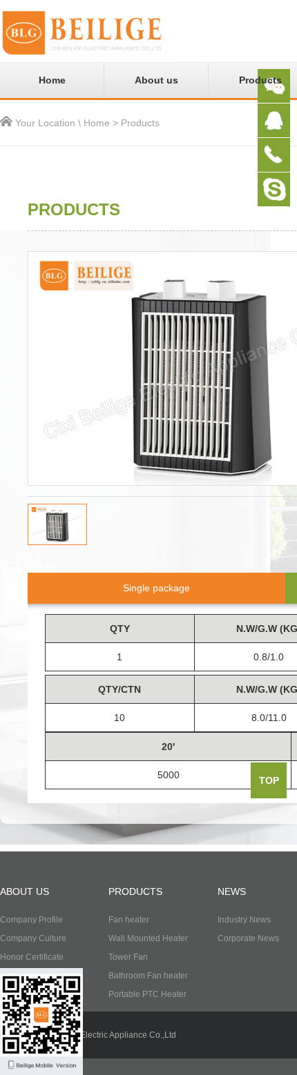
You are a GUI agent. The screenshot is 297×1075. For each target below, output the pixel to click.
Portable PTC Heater (147, 994)
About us (156, 80)
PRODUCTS (135, 891)
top (269, 780)
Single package (156, 587)
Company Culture (33, 938)
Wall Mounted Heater (148, 938)
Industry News (244, 920)
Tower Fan (128, 957)
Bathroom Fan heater (148, 975)
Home (52, 80)
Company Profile (31, 920)
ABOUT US (24, 891)
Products (140, 122)
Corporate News (248, 938)
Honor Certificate (32, 957)
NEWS (232, 891)
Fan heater (128, 920)
